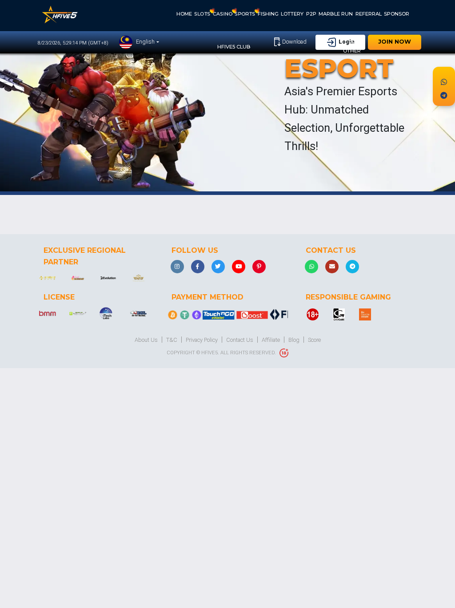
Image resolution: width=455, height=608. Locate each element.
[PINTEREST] (259, 266)
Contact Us (331, 250)
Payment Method (207, 297)
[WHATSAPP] (311, 266)
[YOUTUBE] (238, 266)
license (59, 297)
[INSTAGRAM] (177, 266)
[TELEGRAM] (352, 266)
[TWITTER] (218, 266)
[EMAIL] (332, 266)
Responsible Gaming (348, 297)
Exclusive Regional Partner (85, 256)
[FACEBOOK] (197, 266)
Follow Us (195, 250)
